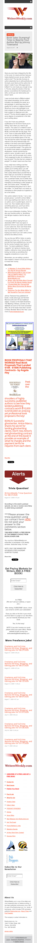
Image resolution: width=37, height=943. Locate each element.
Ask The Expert (11, 822)
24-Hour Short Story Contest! (15, 832)
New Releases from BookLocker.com (18, 819)
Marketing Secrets (12, 829)
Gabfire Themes (19, 941)
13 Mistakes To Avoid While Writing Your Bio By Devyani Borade (19, 269)
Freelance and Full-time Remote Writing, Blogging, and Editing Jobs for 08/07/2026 (18, 695)
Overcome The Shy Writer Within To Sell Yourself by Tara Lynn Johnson (19, 291)
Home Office (10, 815)
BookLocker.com (15, 911)
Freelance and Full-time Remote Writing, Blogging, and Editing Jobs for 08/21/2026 (18, 663)
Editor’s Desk (11, 805)
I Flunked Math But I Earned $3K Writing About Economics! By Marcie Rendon (19, 286)
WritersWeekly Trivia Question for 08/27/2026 (18, 494)
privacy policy (9, 931)
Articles (10, 35)
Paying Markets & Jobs (14, 826)
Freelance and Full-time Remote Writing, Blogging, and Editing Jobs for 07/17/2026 (18, 741)
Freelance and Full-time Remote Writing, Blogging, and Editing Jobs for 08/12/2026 (18, 679)
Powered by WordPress (17, 939)
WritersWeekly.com (21, 937)
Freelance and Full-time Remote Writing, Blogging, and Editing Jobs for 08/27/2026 (18, 648)
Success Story (11, 836)
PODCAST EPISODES (14, 808)
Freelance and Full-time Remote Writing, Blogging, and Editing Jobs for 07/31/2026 (18, 710)
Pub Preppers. (9, 913)
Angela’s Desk (11, 802)
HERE (28, 519)
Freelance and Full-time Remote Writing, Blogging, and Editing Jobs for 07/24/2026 (18, 726)
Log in (8, 939)
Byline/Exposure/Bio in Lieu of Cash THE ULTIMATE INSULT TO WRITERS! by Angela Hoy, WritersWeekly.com (19, 275)
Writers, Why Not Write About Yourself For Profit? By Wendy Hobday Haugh (20, 281)
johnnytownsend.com (17, 311)
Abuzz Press (25, 911)
